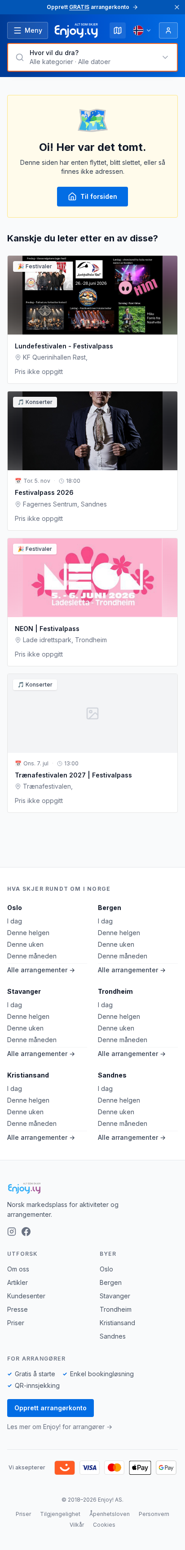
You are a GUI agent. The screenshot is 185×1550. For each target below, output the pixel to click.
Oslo (14, 907)
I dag (14, 921)
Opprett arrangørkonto (50, 1408)
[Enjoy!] (92, 1188)
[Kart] (118, 30)
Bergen (109, 907)
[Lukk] (177, 7)
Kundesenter (26, 1296)
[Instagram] (11, 1231)
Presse (17, 1309)
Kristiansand (28, 1075)
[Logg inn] (168, 30)
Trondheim (115, 991)
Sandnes (112, 1075)
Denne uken (25, 944)
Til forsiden (98, 196)
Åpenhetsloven (109, 1514)
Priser (15, 1323)
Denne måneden (32, 956)
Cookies (104, 1524)
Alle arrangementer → (41, 970)
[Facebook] (26, 1231)
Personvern (154, 1514)
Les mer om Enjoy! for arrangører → (59, 1426)
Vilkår (77, 1524)
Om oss (18, 1269)
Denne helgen (28, 932)
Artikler (17, 1282)
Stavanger (24, 991)
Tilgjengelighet (60, 1514)
